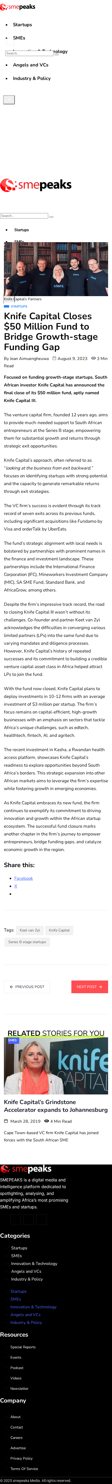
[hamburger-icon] (106, 20)
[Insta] (28, 1220)
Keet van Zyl (30, 930)
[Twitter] (15, 1220)
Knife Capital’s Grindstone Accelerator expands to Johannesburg (56, 1106)
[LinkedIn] (41, 1220)
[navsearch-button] (10, 41)
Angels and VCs (26, 1271)
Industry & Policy (27, 1279)
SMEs (19, 38)
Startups (22, 25)
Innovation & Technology (34, 1264)
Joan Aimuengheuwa (29, 359)
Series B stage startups (27, 942)
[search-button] (56, 54)
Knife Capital (59, 930)
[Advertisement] (56, 115)
